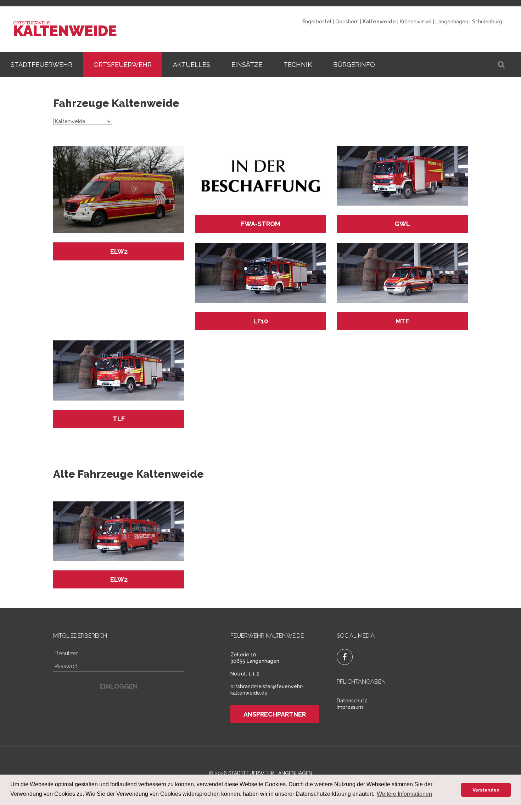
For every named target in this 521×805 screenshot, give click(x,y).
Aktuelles (191, 64)
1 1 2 (253, 674)
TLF (119, 418)
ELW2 (119, 251)
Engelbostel (316, 21)
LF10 (260, 321)
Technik (298, 64)
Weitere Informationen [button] (404, 794)
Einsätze (246, 64)
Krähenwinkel (416, 21)
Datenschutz (352, 700)
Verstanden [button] (486, 790)
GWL (402, 224)
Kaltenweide (64, 31)
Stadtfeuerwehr (41, 64)
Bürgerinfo (354, 64)
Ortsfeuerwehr (123, 64)
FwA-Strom (260, 224)
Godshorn (347, 21)
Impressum (350, 707)
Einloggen (119, 686)
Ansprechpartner (274, 714)
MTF (402, 321)
